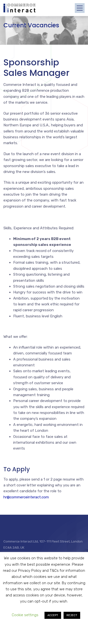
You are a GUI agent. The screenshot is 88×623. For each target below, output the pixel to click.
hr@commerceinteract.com (26, 497)
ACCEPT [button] (52, 615)
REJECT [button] (71, 615)
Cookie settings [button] (25, 615)
